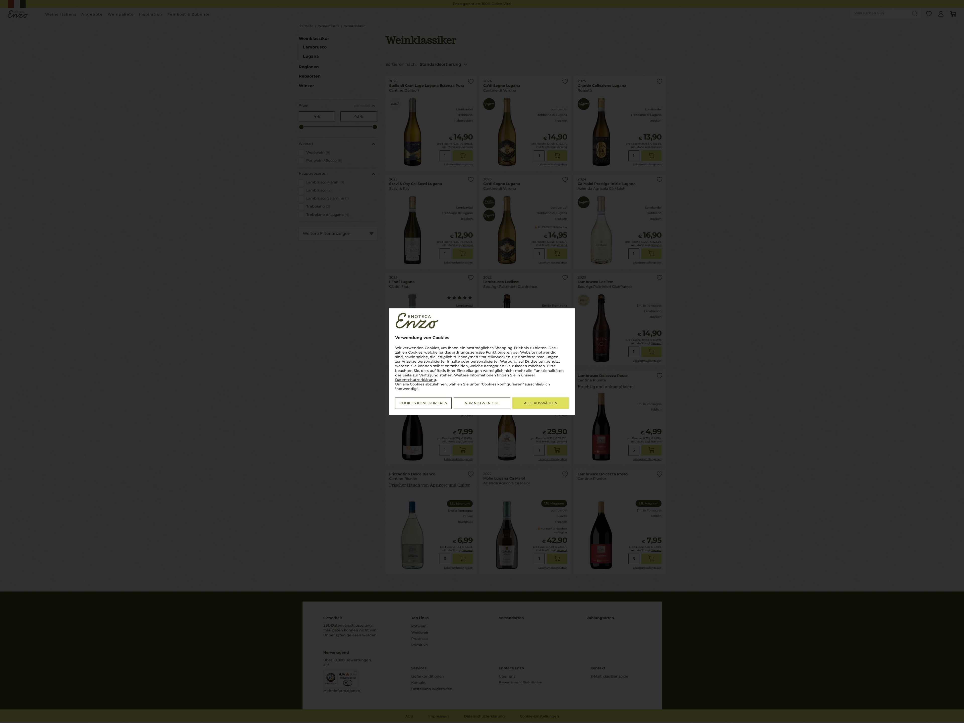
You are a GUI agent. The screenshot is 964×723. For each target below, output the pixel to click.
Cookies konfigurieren (423, 403)
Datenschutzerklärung (415, 379)
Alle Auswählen (540, 403)
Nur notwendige (482, 403)
